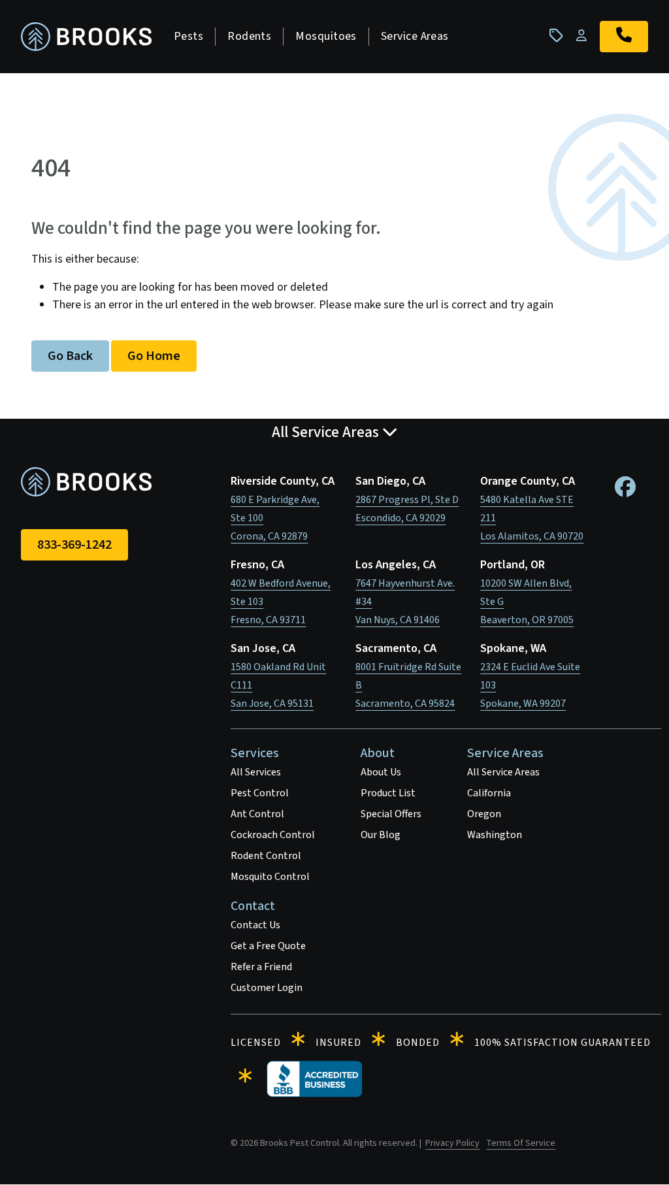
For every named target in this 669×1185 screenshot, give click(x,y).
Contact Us (255, 925)
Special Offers (391, 814)
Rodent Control (266, 856)
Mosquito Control (270, 876)
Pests (188, 36)
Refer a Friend (261, 967)
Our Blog (380, 835)
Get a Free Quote (268, 946)
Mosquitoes (326, 36)
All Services (256, 772)
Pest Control (260, 793)
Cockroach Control (273, 835)
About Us (381, 772)
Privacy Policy (452, 1143)
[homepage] (86, 37)
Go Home (153, 356)
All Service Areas (503, 772)
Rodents (249, 36)
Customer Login (266, 988)
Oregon (484, 814)
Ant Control (257, 814)
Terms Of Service (520, 1143)
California (489, 793)
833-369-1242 (74, 545)
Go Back (70, 356)
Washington (494, 835)
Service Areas (415, 36)
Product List (388, 793)
